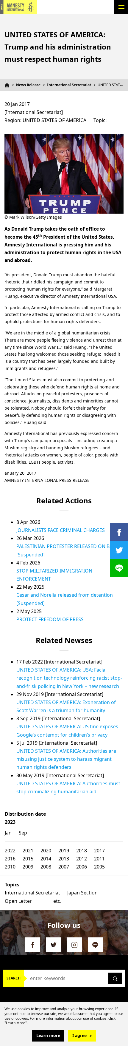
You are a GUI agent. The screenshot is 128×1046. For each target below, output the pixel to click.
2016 (10, 858)
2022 (10, 850)
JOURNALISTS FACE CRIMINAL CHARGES (60, 530)
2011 (99, 858)
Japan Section (82, 892)
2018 (81, 850)
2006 (81, 866)
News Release (28, 84)
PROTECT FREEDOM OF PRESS (50, 619)
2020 (45, 850)
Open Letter (18, 901)
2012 (81, 858)
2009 (28, 866)
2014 (45, 858)
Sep (23, 832)
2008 (45, 866)
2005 (99, 866)
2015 (28, 858)
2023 (10, 822)
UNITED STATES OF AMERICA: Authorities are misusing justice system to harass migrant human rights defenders (66, 759)
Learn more (48, 1035)
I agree (79, 1035)
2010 (10, 866)
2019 (63, 850)
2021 (28, 850)
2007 (63, 866)
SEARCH (14, 978)
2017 (99, 850)
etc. (57, 901)
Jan (8, 832)
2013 (63, 858)
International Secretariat (69, 84)
